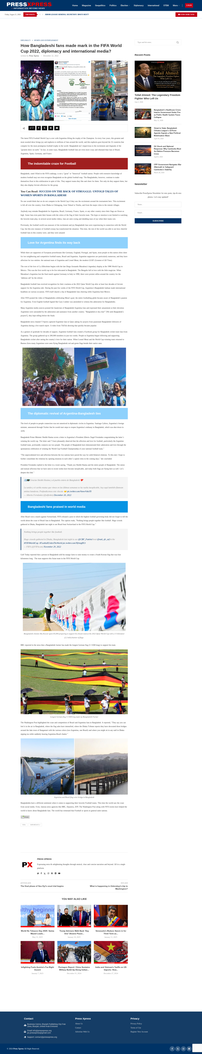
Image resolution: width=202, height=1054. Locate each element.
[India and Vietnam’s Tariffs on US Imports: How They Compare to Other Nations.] (111, 952)
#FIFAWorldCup (31, 543)
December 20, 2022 (62, 495)
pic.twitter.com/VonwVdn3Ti (79, 491)
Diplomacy (139, 5)
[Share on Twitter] (44, 128)
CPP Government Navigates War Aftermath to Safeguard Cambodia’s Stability (167, 167)
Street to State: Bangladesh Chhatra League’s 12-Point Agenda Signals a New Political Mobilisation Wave (167, 132)
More (175, 5)
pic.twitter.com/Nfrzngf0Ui (74, 543)
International (153, 5)
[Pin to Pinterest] (50, 128)
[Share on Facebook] (38, 128)
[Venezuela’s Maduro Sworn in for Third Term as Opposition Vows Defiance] (111, 916)
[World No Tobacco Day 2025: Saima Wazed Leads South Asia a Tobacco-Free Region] (38, 916)
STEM (166, 5)
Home (75, 5)
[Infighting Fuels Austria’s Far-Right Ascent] (38, 952)
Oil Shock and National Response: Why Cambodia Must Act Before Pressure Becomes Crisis (167, 150)
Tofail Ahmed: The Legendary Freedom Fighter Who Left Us (157, 97)
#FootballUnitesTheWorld (50, 543)
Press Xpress (34, 56)
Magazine (86, 5)
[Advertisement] (101, 24)
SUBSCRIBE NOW (187, 14)
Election (124, 5)
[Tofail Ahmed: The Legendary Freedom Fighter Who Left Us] (158, 76)
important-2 (35, 825)
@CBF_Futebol (85, 539)
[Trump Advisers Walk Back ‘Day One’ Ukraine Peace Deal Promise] (74, 916)
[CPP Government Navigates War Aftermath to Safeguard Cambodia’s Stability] (143, 168)
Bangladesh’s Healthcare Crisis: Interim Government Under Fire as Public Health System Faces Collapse (167, 113)
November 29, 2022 (52, 547)
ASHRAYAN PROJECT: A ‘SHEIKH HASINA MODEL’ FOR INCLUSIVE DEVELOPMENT (78, 14)
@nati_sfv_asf (103, 539)
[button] (40, 14)
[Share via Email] (57, 128)
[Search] (195, 5)
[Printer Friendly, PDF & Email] (25, 817)
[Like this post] (33, 128)
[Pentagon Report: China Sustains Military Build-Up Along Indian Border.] (74, 952)
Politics (113, 5)
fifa (24, 825)
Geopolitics (100, 5)
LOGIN (189, 5)
